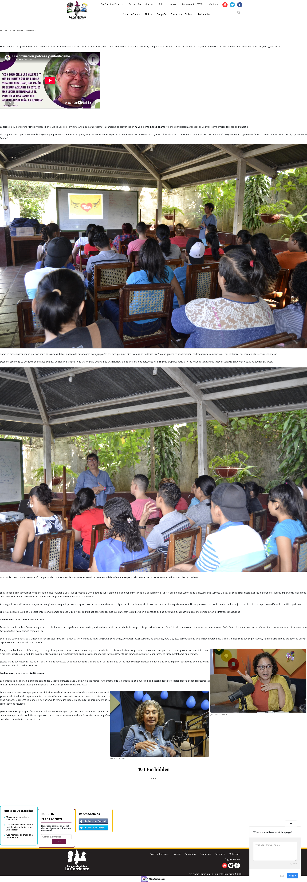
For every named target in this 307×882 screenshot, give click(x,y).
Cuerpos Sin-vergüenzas (141, 4)
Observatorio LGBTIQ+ (193, 4)
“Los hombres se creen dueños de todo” (19, 836)
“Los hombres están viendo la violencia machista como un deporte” (19, 827)
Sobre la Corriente (132, 14)
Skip (282, 875)
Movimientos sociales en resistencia (18, 818)
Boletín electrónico (168, 4)
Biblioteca (190, 14)
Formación (176, 14)
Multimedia (204, 14)
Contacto (213, 4)
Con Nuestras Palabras (112, 4)
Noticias (149, 14)
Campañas (162, 14)
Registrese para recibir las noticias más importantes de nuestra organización (56, 828)
